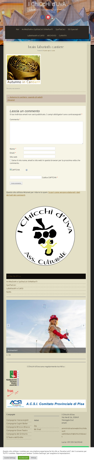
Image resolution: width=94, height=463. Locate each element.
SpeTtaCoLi (60, 29)
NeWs (8, 292)
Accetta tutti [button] (23, 458)
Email (13, 153)
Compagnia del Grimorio (17, 434)
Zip (35, 426)
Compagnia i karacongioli (17, 420)
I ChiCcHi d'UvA (47, 4)
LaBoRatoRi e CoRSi (35, 35)
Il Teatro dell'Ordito (14, 437)
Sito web (13, 157)
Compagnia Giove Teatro (17, 430)
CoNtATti (63, 35)
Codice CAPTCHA (49, 177)
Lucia (53, 50)
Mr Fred (37, 429)
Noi (17, 29)
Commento (15, 119)
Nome (13, 149)
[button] (83, 325)
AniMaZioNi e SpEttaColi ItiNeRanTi (37, 29)
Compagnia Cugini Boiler (17, 423)
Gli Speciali (73, 29)
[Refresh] (26, 169)
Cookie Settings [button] (9, 458)
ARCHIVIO (51, 35)
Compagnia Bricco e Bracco (18, 427)
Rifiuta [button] (33, 458)
